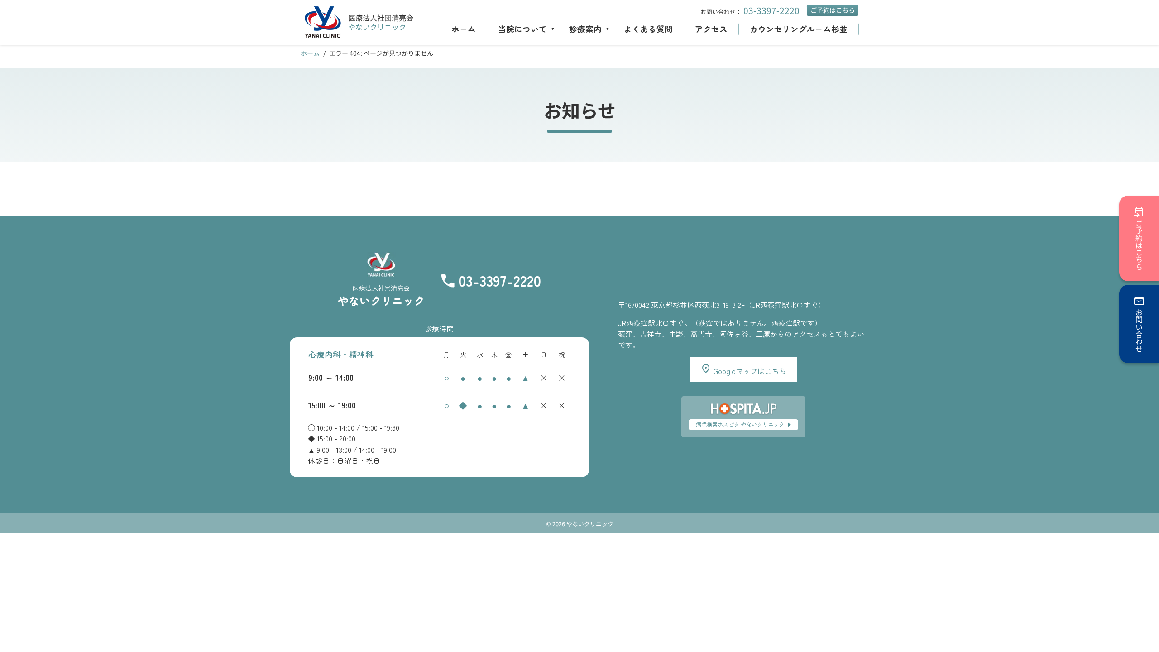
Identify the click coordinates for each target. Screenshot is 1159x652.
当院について (522, 28)
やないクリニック (377, 26)
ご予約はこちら (832, 9)
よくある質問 (648, 28)
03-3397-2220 (771, 10)
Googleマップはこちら (748, 370)
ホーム (463, 28)
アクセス (711, 28)
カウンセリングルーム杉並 (799, 28)
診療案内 (585, 28)
